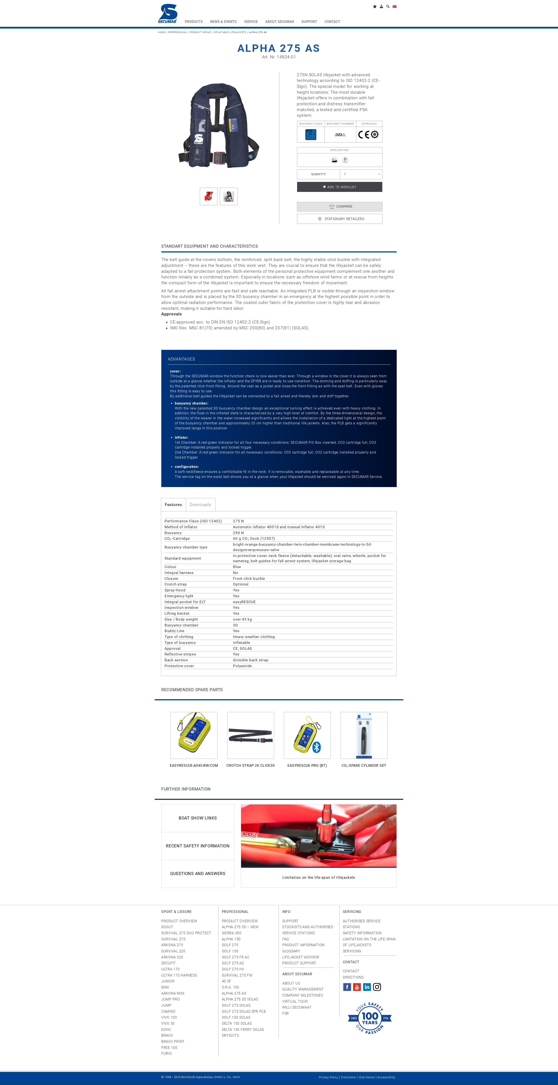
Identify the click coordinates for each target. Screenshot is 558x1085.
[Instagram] (377, 985)
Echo (166, 1029)
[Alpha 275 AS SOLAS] (218, 125)
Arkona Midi (172, 993)
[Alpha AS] (208, 196)
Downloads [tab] (200, 504)
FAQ (285, 939)
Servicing (352, 951)
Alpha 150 (231, 939)
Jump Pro (170, 999)
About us (291, 983)
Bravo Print (173, 1041)
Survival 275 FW (237, 975)
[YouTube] (357, 985)
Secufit (168, 963)
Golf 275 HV (233, 969)
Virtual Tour (295, 1001)
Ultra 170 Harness (179, 975)
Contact (351, 971)
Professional (177, 32)
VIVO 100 (169, 1017)
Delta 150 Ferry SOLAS (243, 1029)
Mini (165, 987)
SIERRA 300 (232, 933)
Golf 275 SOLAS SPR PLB (244, 1011)
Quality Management (303, 989)
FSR (285, 1013)
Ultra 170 (170, 969)
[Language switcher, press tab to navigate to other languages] (394, 7)
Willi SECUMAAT (296, 1007)
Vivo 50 (168, 1023)
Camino (168, 1011)
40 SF (226, 981)
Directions (353, 977)
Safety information (362, 933)
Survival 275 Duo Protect (186, 933)
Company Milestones (302, 995)
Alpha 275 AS (234, 993)
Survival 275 (173, 939)
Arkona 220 (172, 957)
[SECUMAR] (169, 14)
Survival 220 (173, 951)
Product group (200, 32)
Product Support (299, 963)
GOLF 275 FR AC (236, 957)
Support (290, 921)
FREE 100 (169, 1048)
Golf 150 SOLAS (236, 1017)
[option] (194, 742)
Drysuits (230, 1035)
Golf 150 (230, 951)
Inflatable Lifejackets (230, 32)
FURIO (166, 1053)
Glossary (291, 951)
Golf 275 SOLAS (236, 1005)
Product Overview (179, 921)
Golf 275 (230, 945)
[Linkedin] (367, 985)
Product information (303, 945)
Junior (167, 981)
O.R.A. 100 (230, 987)
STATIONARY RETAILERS (344, 219)
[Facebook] (347, 985)
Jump (166, 1005)
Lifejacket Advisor (300, 957)
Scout (167, 927)
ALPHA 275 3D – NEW (240, 927)
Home (161, 32)
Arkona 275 (172, 945)
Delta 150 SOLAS (237, 1023)
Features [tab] (173, 504)
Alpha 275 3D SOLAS (240, 999)
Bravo (167, 1035)
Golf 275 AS (233, 963)
